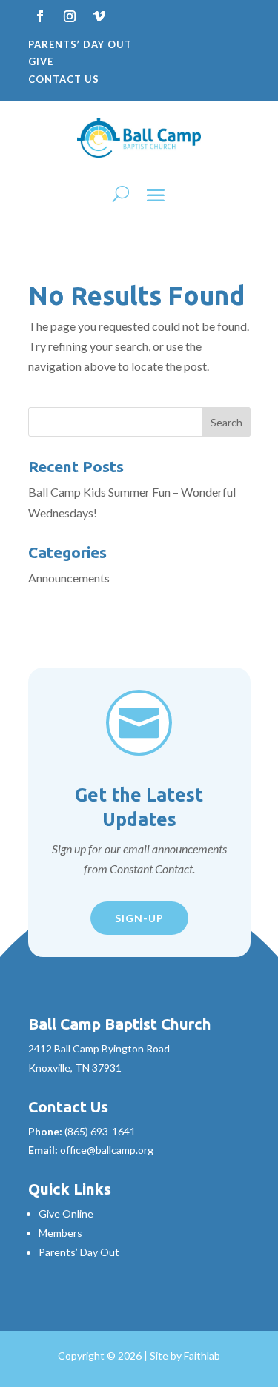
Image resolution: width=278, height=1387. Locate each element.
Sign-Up (139, 918)
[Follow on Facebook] (40, 16)
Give (40, 61)
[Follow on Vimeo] (99, 16)
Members (60, 1232)
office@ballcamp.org (106, 1149)
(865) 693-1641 (100, 1131)
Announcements (69, 578)
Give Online (66, 1213)
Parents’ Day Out (80, 44)
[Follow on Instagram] (70, 16)
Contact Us (63, 79)
